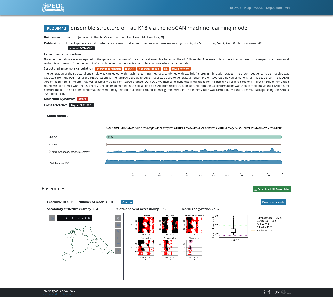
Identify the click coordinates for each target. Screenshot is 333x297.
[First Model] (60, 218)
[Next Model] (73, 218)
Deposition (274, 8)
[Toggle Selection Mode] (118, 251)
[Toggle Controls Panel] (118, 232)
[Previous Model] (66, 218)
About (258, 8)
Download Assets (273, 202)
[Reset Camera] (118, 218)
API (287, 8)
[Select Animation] (52, 218)
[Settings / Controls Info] (118, 244)
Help (247, 8)
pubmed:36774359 (80, 48)
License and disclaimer (56, 294)
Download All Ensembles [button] (273, 189)
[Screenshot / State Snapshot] (118, 225)
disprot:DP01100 (80, 105)
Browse (235, 8)
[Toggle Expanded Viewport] (118, 238)
